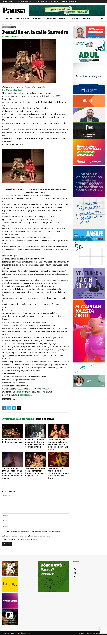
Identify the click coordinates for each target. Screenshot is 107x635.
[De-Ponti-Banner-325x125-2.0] (89, 386)
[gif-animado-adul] (89, 62)
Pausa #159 (19, 392)
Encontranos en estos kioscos (49, 1)
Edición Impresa (34, 1)
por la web (46, 389)
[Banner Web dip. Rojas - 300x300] (89, 138)
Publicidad (81, 633)
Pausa (4, 24)
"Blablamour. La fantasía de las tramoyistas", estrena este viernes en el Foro (58, 473)
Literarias (87, 19)
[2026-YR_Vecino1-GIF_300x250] (89, 267)
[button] (102, 19)
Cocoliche (63, 19)
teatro (14, 399)
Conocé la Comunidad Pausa (68, 1)
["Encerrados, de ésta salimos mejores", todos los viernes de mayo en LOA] (35, 459)
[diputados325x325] (89, 94)
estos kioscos (26, 395)
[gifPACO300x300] (89, 197)
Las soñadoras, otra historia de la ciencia (12, 440)
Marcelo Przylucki (10, 36)
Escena (13, 27)
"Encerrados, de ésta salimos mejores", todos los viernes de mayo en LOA (35, 472)
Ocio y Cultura (50, 19)
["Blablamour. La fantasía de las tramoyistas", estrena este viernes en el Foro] (58, 459)
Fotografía (75, 19)
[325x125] (89, 38)
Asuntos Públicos (22, 19)
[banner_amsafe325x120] (89, 240)
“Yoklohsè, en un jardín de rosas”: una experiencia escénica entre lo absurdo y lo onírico (12, 473)
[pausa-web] (89, 106)
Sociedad (37, 19)
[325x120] (89, 50)
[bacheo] (89, 165)
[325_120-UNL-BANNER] (89, 374)
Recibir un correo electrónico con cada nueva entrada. (20, 539)
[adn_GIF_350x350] (89, 228)
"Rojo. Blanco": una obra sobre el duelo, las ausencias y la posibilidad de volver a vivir (58, 444)
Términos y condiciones (93, 633)
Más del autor (45, 419)
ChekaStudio (27, 633)
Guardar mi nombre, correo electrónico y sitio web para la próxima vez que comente (32, 531)
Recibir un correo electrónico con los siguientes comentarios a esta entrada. (27, 536)
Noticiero (8, 19)
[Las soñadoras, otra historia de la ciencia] (12, 431)
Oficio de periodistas (22, 1)
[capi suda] (89, 362)
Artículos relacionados (18, 419)
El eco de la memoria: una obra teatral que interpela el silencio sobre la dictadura (35, 443)
